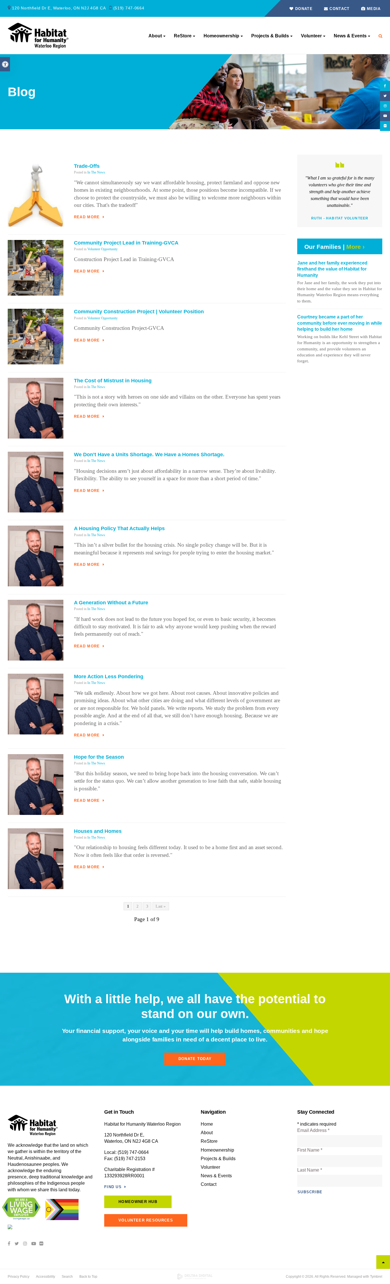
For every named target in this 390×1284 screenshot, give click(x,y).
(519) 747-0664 (128, 8)
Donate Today (195, 1059)
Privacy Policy (18, 1277)
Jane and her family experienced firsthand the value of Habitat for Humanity (332, 269)
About (155, 35)
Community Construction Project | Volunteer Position (139, 311)
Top (383, 1262)
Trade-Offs (87, 166)
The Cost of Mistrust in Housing (113, 380)
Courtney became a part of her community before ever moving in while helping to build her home (339, 323)
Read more (87, 217)
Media (373, 9)
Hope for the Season (99, 757)
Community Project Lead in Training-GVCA (126, 243)
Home (207, 1124)
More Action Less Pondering (108, 676)
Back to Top (88, 1277)
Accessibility (45, 1277)
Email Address (313, 1130)
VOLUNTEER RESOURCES (145, 1220)
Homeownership (221, 35)
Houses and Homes (98, 831)
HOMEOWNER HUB (137, 1202)
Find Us (113, 1187)
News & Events (350, 35)
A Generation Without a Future (111, 602)
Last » (161, 906)
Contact (338, 9)
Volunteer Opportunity (102, 249)
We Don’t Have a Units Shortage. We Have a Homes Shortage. (149, 454)
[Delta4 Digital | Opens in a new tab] (195, 1276)
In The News (96, 172)
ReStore (183, 35)
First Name (309, 1150)
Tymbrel (376, 1277)
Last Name (309, 1170)
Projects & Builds (270, 35)
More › (355, 246)
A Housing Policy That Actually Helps (119, 528)
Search (67, 1277)
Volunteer (311, 35)
